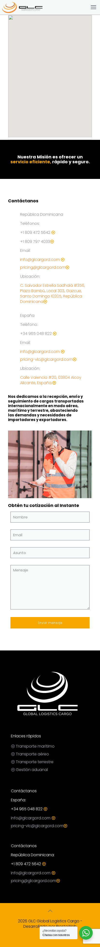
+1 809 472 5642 (35, 232)
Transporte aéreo (32, 754)
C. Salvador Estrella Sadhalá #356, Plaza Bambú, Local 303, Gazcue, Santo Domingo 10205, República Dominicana (52, 293)
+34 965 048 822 (36, 333)
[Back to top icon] (50, 911)
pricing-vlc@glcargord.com (46, 359)
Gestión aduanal (32, 769)
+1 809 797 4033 (35, 241)
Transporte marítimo (35, 746)
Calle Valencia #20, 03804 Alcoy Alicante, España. (50, 380)
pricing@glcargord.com (42, 267)
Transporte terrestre (34, 762)
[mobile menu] (93, 7)
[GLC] (22, 7)
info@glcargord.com (40, 259)
